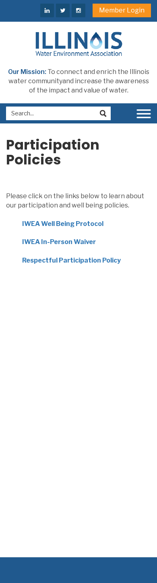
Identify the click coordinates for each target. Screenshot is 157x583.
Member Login (122, 10)
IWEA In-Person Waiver (59, 242)
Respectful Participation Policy (71, 260)
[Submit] (103, 113)
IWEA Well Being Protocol (62, 224)
